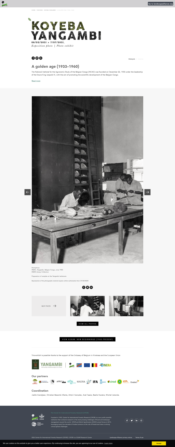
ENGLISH (140, 59)
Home (33, 10)
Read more (36, 80)
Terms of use (139, 437)
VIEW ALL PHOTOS (87, 324)
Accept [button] (158, 443)
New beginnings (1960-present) (87, 339)
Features (40, 10)
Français (131, 59)
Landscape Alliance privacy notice (121, 437)
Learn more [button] (108, 443)
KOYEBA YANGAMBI (50, 10)
